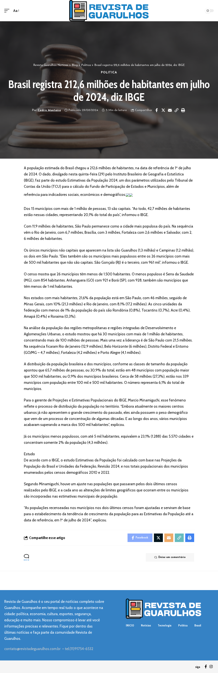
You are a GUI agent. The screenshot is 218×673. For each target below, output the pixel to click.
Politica (109, 72)
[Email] (170, 110)
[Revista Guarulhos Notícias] (109, 10)
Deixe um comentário (172, 557)
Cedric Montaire (49, 110)
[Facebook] (206, 667)
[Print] (183, 110)
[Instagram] (211, 667)
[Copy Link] (176, 110)
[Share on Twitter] (163, 110)
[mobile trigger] (7, 11)
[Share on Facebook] (157, 110)
